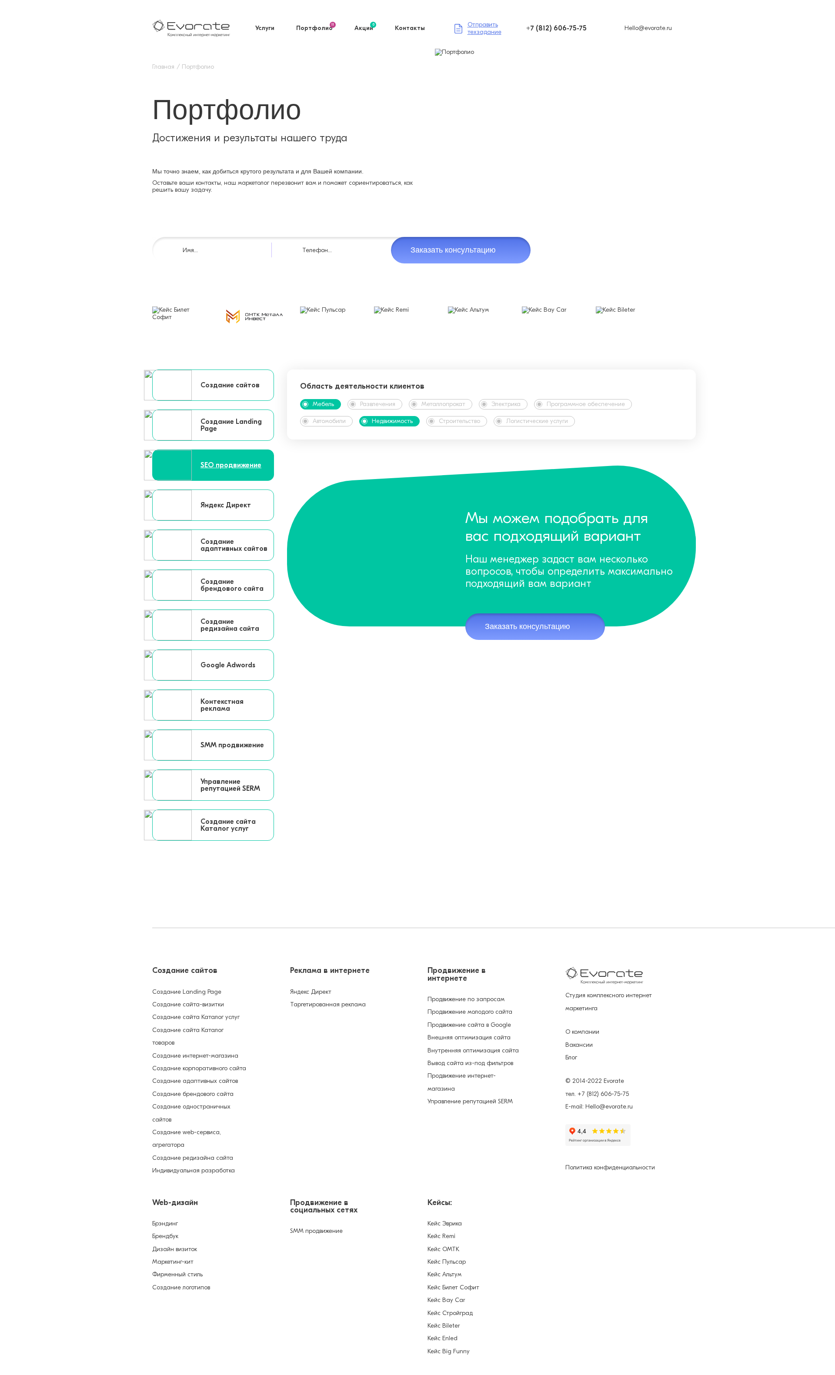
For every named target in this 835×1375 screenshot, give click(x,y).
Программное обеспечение (586, 404)
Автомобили (329, 421)
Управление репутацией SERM (470, 1101)
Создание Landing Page (186, 991)
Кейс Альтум (444, 1274)
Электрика (506, 404)
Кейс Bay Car (446, 1300)
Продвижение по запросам (466, 999)
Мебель (323, 404)
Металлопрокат (443, 404)
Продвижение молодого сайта (470, 1011)
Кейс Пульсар (447, 1261)
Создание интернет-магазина (195, 1055)
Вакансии (579, 1045)
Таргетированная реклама (328, 1004)
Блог (571, 1057)
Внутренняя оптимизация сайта (473, 1050)
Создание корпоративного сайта (199, 1068)
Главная (163, 66)
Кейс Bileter (444, 1325)
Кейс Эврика (445, 1223)
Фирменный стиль (177, 1274)
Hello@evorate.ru (648, 28)
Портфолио (315, 28)
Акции (364, 28)
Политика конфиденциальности (610, 1167)
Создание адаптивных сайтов (195, 1081)
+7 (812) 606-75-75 (556, 28)
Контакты (410, 28)
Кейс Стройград (450, 1313)
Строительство (459, 421)
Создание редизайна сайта (192, 1158)
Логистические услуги (537, 421)
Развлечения (377, 404)
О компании (582, 1031)
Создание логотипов (181, 1287)
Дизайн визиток (174, 1249)
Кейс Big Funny (449, 1351)
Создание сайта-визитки (188, 1004)
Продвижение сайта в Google (469, 1025)
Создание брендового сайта (193, 1094)
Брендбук (165, 1236)
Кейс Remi (441, 1236)
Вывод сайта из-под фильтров (470, 1063)
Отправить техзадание (484, 28)
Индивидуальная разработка (193, 1170)
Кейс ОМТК (443, 1249)
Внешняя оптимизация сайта (469, 1037)
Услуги (264, 28)
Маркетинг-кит (173, 1261)
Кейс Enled (443, 1338)
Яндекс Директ (310, 991)
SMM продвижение (316, 1231)
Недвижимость (392, 421)
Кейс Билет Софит (453, 1287)
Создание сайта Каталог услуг (196, 1017)
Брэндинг (165, 1223)
